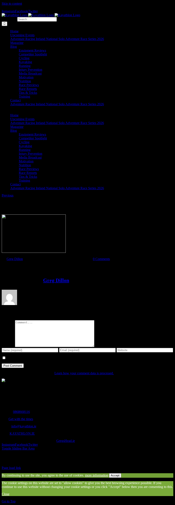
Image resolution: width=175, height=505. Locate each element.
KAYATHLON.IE (22, 433)
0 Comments (101, 259)
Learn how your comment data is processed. (84, 373)
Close (5, 494)
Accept (115, 475)
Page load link (11, 468)
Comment (8, 346)
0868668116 (21, 412)
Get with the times (21, 419)
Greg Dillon (15, 259)
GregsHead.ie (65, 441)
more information (96, 475)
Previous (7, 195)
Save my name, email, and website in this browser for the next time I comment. (59, 358)
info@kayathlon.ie (23, 426)
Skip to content (12, 3)
